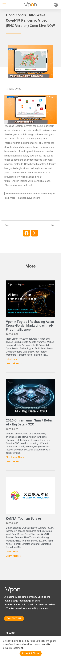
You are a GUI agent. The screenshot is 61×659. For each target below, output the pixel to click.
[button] (26, 233)
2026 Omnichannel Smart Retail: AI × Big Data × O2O (29, 422)
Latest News (12, 359)
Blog (8, 457)
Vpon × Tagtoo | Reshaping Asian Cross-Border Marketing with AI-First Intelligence (30, 325)
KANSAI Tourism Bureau (23, 518)
